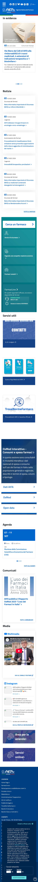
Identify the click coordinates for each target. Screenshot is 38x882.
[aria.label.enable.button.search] (31, 4)
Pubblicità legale (6, 803)
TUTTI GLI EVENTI (29, 566)
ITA (33, 4)
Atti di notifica (6, 800)
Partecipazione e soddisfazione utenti (13, 788)
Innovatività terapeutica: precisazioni (17, 164)
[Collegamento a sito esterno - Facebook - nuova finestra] (10, 4)
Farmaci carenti (10, 274)
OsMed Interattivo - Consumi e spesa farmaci (18, 450)
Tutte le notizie (29, 211)
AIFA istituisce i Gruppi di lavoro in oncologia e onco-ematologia (16, 124)
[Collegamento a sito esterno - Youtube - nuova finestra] (22, 4)
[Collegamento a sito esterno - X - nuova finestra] (27, 4)
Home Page (5, 782)
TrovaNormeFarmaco (8, 806)
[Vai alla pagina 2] (18, 84)
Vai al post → (16, 694)
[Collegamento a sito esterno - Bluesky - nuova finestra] (18, 4)
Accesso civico (6, 791)
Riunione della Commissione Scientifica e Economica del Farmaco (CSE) (18, 552)
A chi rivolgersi (10, 342)
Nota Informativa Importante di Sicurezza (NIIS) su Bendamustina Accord (18, 202)
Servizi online (19, 754)
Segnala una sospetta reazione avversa (19, 256)
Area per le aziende (22, 736)
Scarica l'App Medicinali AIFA (14, 379)
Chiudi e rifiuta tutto (24, 824)
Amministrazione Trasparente (10, 797)
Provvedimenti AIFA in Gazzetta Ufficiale (18, 417)
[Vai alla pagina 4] (21, 84)
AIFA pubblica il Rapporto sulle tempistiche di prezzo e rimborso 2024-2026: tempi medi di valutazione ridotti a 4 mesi (18, 56)
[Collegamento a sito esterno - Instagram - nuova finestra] (16, 4)
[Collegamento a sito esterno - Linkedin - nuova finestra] (13, 4)
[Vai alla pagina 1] (16, 84)
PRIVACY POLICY (20, 845)
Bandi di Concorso (7, 809)
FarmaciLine (5, 785)
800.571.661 (14, 300)
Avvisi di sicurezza (11, 237)
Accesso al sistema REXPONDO (19, 304)
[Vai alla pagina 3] (20, 84)
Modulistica (5, 794)
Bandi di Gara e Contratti (9, 812)
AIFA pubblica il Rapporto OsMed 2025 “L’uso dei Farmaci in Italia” (16, 601)
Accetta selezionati (19, 878)
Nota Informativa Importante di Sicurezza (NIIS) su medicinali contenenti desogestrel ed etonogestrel (18, 182)
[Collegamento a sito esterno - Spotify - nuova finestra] (25, 4)
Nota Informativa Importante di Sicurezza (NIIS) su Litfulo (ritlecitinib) (18, 105)
